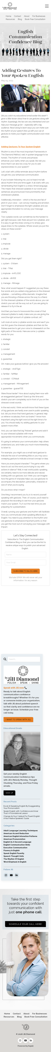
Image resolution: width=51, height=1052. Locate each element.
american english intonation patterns (20, 836)
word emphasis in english (15, 862)
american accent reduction (16, 833)
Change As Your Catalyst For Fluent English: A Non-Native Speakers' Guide (22, 817)
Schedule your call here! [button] (25, 924)
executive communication (15, 848)
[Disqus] (25, 618)
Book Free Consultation (35, 19)
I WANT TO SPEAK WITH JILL (18, 720)
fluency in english (12, 850)
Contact (17, 16)
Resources (10, 19)
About (26, 16)
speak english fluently (14, 853)
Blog (20, 19)
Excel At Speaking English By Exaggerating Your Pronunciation (22, 807)
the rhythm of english (14, 859)
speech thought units (14, 856)
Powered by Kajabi (25, 1046)
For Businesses (38, 16)
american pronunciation (14, 839)
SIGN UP (9, 793)
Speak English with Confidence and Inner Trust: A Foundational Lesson (21, 812)
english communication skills (17, 845)
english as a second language (17, 842)
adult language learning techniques (21, 831)
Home (8, 16)
